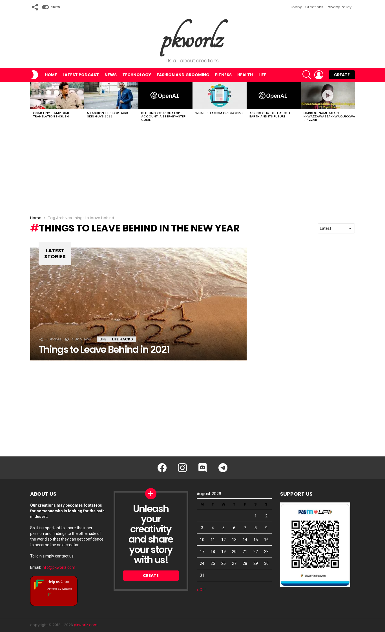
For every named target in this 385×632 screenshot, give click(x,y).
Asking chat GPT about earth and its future (270, 115)
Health (245, 75)
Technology (136, 75)
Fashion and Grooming (183, 75)
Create (342, 75)
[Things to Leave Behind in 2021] (138, 304)
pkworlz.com (86, 624)
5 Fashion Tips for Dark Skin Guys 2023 (107, 115)
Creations (314, 7)
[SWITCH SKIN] (34, 75)
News (111, 75)
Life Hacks (122, 339)
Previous (33, 103)
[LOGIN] (318, 75)
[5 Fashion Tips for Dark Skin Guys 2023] (111, 95)
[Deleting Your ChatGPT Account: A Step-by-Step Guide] (165, 95)
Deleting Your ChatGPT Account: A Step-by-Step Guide (163, 116)
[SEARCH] (306, 75)
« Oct (201, 589)
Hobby (296, 7)
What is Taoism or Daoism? (219, 113)
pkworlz (193, 37)
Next (352, 103)
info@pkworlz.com (58, 567)
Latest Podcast (81, 75)
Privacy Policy (339, 7)
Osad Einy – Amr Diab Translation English (51, 115)
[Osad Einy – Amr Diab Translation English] (57, 95)
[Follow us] (34, 7)
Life (262, 75)
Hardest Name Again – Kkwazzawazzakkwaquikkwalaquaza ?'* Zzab (337, 116)
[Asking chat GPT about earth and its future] (274, 95)
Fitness (223, 75)
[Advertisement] (192, 167)
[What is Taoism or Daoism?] (220, 95)
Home (51, 75)
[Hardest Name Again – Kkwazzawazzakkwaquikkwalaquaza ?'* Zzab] (328, 95)
